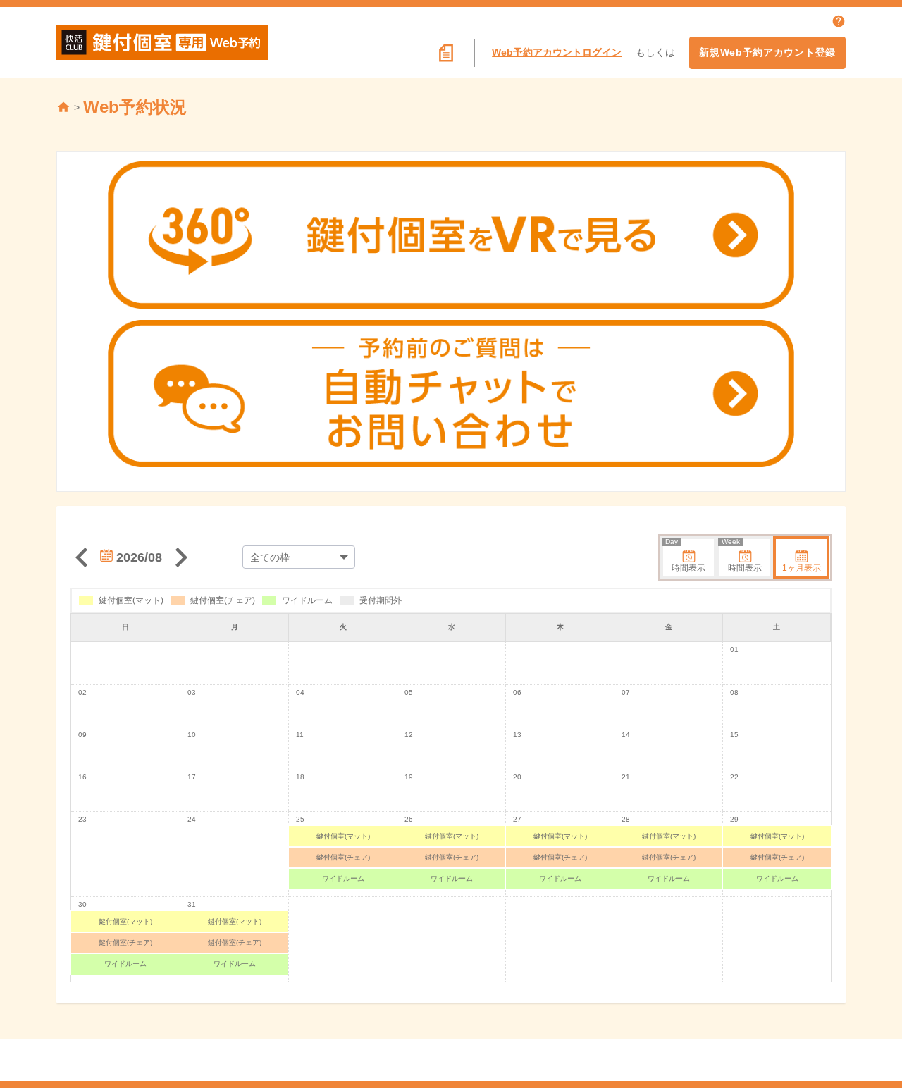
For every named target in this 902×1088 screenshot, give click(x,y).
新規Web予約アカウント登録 (767, 52)
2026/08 (137, 557)
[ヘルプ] (839, 21)
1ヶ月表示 (801, 568)
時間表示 (685, 556)
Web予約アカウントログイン (557, 52)
